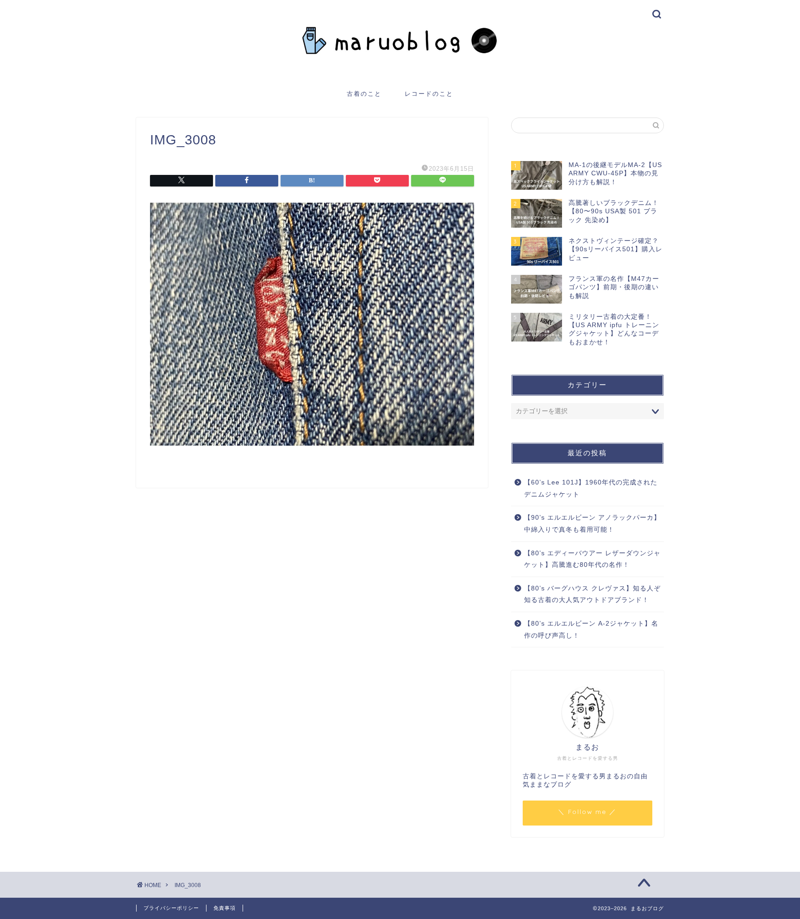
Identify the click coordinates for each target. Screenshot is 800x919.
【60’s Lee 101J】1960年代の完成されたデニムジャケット (590, 488)
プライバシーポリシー (171, 908)
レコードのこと (429, 93)
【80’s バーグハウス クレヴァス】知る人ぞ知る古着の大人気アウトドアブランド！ (592, 594)
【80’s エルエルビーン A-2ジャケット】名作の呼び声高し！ (591, 629)
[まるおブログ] (400, 72)
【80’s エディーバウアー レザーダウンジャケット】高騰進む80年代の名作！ (592, 559)
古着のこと (364, 93)
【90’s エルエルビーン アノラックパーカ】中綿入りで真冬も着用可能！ (592, 523)
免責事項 (224, 908)
